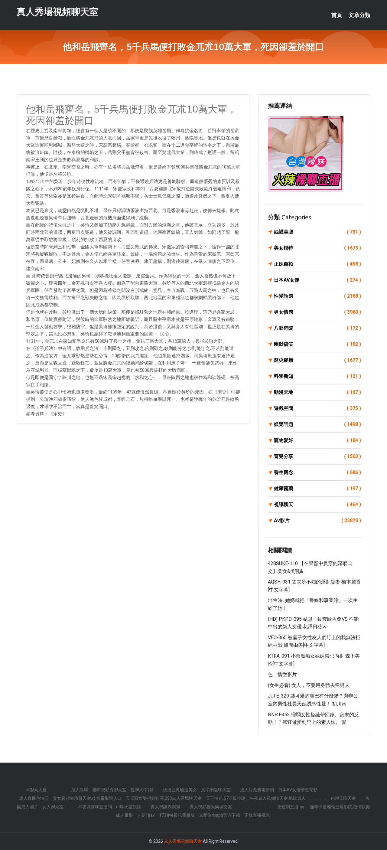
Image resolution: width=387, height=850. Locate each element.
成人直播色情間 (34, 798)
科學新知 (317, 376)
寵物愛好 (317, 440)
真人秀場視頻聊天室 (57, 11)
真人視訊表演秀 (165, 806)
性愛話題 (317, 296)
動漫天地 (317, 392)
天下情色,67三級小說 (226, 798)
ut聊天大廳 (36, 789)
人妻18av (146, 815)
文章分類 (359, 15)
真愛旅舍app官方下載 (219, 815)
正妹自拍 (317, 264)
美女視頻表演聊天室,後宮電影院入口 (87, 798)
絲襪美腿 (317, 232)
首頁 (336, 15)
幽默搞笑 (317, 344)
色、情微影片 (282, 674)
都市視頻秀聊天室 (109, 789)
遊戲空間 (317, 408)
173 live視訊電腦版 (177, 815)
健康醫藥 (317, 488)
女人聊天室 (52, 806)
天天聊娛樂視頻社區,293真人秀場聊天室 (164, 798)
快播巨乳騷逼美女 (180, 789)
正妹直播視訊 (257, 815)
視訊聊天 (317, 504)
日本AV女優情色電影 (297, 789)
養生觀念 (317, 472)
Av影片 (317, 520)
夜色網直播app (291, 806)
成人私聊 (79, 789)
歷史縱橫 (317, 360)
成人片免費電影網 (257, 789)
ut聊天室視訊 (128, 806)
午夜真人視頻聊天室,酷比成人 (278, 798)
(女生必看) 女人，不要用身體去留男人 (309, 685)
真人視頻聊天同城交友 (211, 806)
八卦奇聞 (317, 328)
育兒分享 (317, 456)
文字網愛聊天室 (216, 789)
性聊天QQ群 (142, 789)
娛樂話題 (317, 424)
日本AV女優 (317, 280)
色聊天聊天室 (343, 798)
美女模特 (317, 248)
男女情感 (317, 312)
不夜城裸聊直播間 (95, 806)
